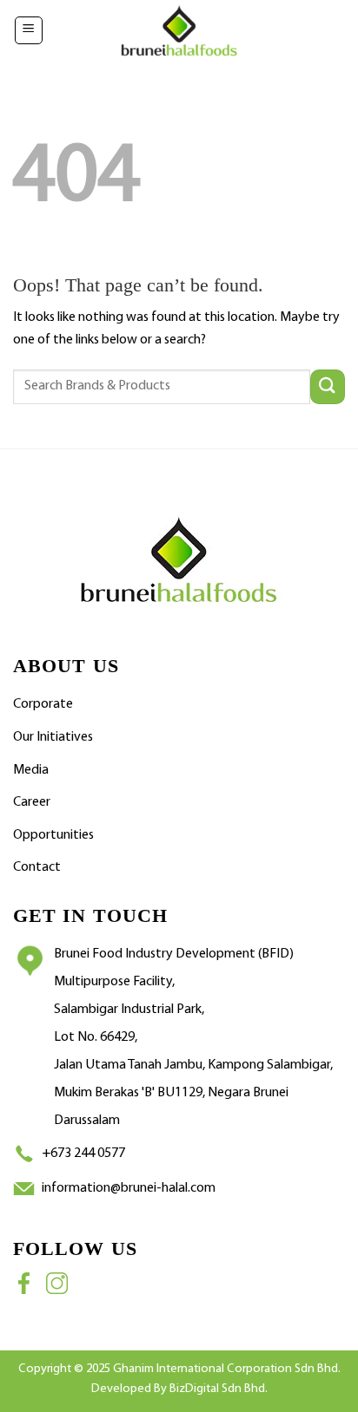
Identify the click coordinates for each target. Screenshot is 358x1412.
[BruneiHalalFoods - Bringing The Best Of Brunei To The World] (179, 30)
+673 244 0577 (83, 1153)
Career (31, 802)
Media (31, 770)
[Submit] (327, 386)
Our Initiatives (53, 737)
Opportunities (53, 835)
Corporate (43, 704)
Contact (37, 867)
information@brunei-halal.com (128, 1188)
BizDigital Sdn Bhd (217, 1389)
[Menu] (29, 30)
